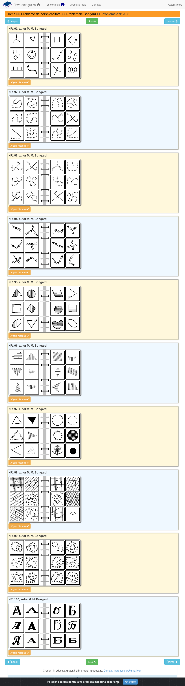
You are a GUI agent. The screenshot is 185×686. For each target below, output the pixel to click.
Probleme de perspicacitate (41, 14)
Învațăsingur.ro (25, 4)
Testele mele (54, 4)
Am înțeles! (130, 681)
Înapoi (14, 21)
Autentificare (175, 4)
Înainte (171, 21)
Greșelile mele (78, 4)
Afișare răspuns (18, 82)
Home (11, 14)
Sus (90, 21)
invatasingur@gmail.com (128, 670)
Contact (96, 4)
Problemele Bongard (81, 14)
